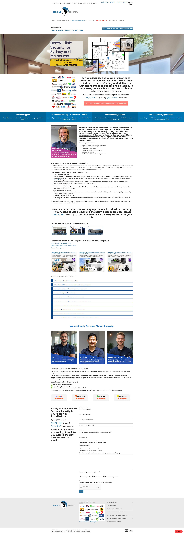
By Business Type (111, 28)
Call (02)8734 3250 (92, 98)
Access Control (58, 180)
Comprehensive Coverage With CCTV (61, 243)
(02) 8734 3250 (56, 423)
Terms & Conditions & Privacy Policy (88, 522)
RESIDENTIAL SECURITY (63, 20)
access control (63, 301)
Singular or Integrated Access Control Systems (63, 245)
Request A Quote (112, 502)
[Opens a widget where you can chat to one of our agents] (179, 531)
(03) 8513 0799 (56, 426)
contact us (58, 214)
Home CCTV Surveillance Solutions (117, 512)
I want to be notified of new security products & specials (95, 482)
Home (53, 20)
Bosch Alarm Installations (114, 509)
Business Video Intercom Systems (116, 518)
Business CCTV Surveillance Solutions (117, 515)
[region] (92, 54)
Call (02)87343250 (108, 2)
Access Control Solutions (114, 521)
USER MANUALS (112, 20)
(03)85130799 (122, 2)
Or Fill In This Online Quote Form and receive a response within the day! (107, 103)
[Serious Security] (65, 11)
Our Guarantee (111, 505)
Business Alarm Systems (57, 248)
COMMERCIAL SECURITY (79, 20)
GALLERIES (122, 20)
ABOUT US (91, 20)
